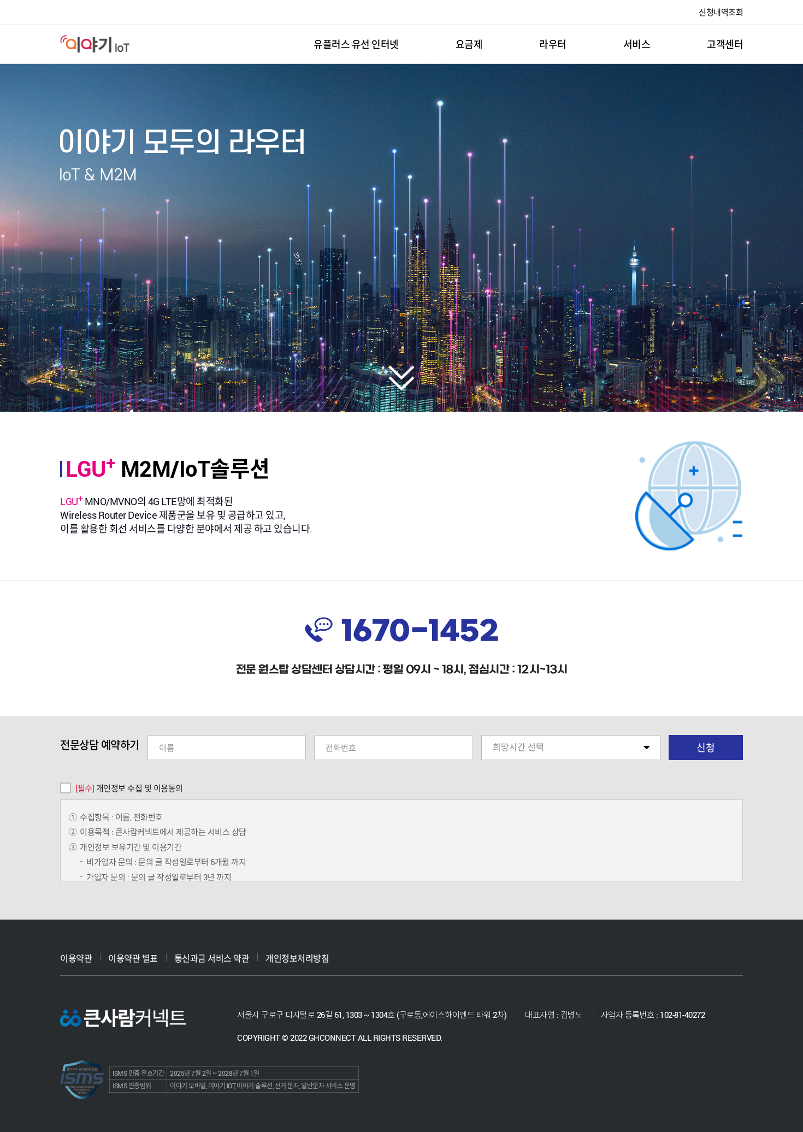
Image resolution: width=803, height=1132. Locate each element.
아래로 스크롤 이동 (401, 378)
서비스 (637, 44)
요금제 (469, 44)
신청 (705, 747)
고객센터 (725, 44)
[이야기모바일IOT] (95, 44)
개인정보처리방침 (297, 958)
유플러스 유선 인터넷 (356, 44)
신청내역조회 (721, 12)
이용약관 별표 (133, 958)
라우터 (552, 44)
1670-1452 (420, 632)
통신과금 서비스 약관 (212, 958)
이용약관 (76, 958)
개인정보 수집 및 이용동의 (129, 788)
